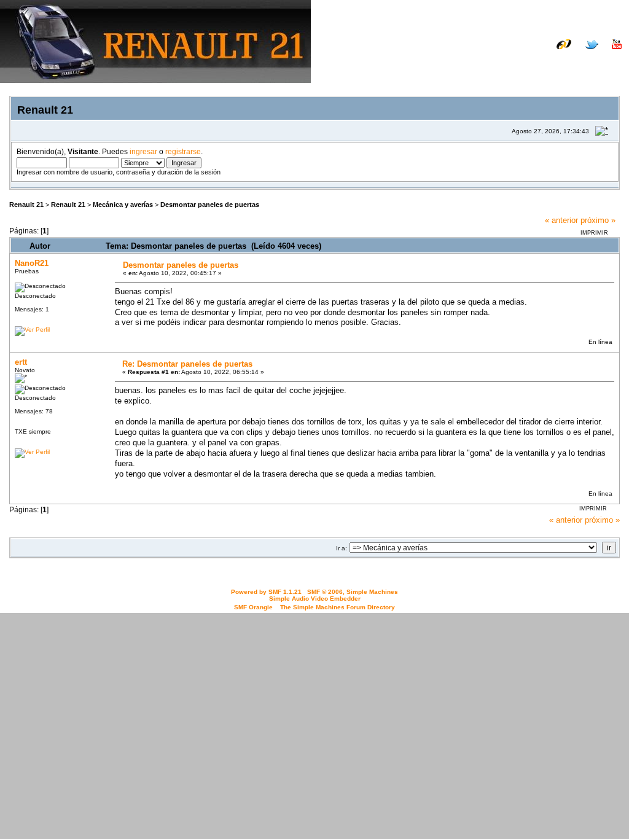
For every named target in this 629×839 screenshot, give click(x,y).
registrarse (183, 151)
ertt (21, 362)
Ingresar (547, 63)
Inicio (468, 63)
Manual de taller (460, 53)
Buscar (504, 63)
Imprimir (594, 233)
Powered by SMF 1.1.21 (266, 591)
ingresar (143, 151)
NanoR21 (32, 263)
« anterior (561, 220)
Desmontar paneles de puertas (209, 204)
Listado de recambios (542, 53)
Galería (608, 53)
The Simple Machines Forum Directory (337, 607)
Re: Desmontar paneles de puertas (187, 364)
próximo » (597, 220)
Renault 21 (26, 204)
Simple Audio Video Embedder (315, 598)
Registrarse (599, 63)
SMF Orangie (253, 607)
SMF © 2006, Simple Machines (352, 591)
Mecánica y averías (123, 204)
